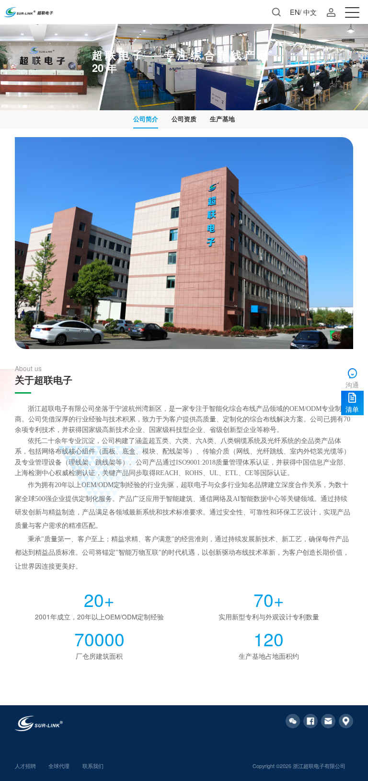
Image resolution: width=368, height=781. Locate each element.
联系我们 (93, 765)
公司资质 (184, 119)
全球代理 (58, 765)
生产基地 (222, 119)
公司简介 (145, 119)
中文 (310, 12)
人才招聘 (25, 765)
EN (294, 12)
